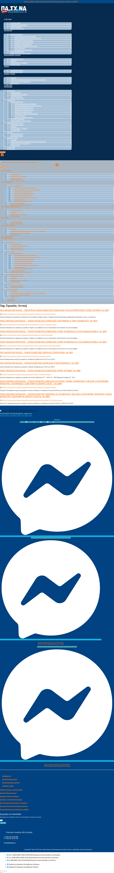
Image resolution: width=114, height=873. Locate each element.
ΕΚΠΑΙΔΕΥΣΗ (8, 30)
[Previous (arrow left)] (0, 872)
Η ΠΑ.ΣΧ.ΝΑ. (8, 19)
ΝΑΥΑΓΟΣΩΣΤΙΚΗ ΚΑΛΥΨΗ (12, 55)
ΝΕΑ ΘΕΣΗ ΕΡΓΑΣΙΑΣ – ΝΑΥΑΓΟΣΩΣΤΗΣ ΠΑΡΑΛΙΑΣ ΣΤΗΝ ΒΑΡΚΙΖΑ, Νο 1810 (39, 363)
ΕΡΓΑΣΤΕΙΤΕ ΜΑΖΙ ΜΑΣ (9, 779)
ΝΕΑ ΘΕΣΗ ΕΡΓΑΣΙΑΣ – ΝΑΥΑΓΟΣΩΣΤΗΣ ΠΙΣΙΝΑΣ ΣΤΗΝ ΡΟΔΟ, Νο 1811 (36, 352)
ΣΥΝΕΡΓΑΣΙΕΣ (15, 65)
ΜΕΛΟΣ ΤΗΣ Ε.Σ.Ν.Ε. (17, 29)
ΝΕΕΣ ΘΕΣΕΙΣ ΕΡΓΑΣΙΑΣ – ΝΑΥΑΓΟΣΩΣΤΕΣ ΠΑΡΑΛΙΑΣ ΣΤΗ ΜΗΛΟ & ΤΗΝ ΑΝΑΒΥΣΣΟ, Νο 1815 (48, 321)
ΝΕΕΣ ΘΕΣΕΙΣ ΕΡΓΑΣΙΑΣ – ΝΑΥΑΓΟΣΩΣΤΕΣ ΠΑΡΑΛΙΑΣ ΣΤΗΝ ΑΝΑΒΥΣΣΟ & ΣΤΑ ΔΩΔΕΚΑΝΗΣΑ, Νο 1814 (53, 331)
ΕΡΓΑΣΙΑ (6, 66)
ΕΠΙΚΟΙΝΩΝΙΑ (8, 87)
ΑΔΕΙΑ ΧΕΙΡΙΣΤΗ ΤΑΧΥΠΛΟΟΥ (20, 53)
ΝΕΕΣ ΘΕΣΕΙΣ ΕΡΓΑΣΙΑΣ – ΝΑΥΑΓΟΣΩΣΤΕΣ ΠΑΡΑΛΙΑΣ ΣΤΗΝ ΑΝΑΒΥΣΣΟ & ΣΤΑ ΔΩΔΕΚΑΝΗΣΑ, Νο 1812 (53, 342)
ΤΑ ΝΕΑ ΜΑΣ (8, 85)
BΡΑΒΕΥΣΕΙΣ (14, 83)
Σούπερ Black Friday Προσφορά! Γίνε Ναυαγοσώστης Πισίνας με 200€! (51, 1)
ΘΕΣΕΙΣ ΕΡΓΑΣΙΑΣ (16, 72)
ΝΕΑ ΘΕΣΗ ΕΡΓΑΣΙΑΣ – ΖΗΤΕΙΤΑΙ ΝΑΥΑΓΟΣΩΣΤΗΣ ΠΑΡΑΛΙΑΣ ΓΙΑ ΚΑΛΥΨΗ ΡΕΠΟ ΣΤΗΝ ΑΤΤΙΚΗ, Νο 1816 (54, 310)
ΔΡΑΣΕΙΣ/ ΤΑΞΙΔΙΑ (9, 74)
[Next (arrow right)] (2, 872)
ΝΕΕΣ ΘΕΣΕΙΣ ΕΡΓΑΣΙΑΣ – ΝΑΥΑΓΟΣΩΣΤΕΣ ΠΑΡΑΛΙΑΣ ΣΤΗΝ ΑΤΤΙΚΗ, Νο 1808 (40, 370)
